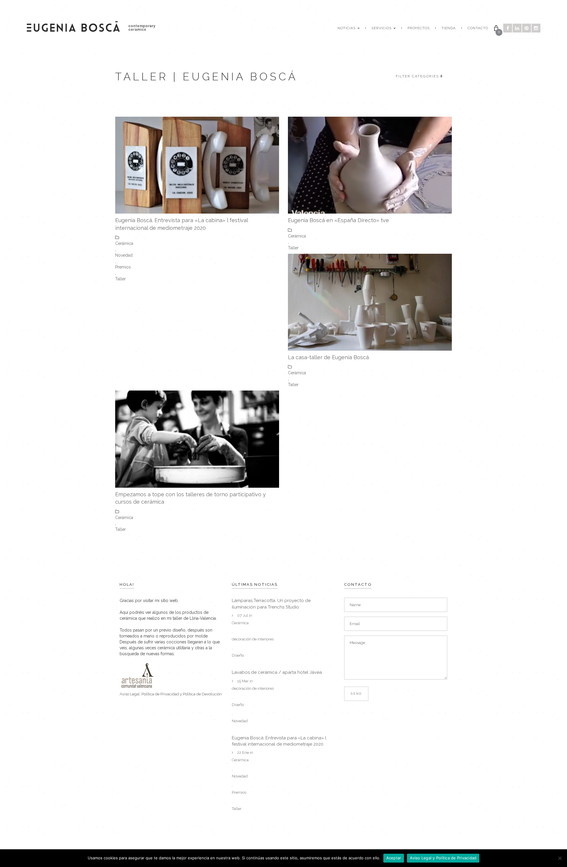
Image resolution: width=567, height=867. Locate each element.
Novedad (124, 255)
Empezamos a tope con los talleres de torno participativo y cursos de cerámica (190, 498)
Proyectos (419, 28)
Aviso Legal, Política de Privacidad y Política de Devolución (171, 694)
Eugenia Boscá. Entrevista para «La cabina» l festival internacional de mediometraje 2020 (181, 224)
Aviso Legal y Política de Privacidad (443, 857)
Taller (120, 278)
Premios (123, 267)
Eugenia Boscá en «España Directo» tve (338, 220)
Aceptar (393, 857)
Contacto (477, 28)
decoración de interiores (253, 639)
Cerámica (124, 243)
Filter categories (417, 76)
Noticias (347, 28)
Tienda (448, 28)
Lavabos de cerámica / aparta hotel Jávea (277, 672)
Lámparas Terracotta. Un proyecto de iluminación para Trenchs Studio (271, 603)
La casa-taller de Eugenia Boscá (328, 357)
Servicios (382, 28)
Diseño (238, 655)
